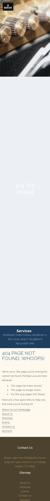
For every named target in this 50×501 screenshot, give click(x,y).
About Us (7, 413)
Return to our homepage (16, 409)
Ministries (7, 418)
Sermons (7, 430)
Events (6, 422)
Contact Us (8, 426)
